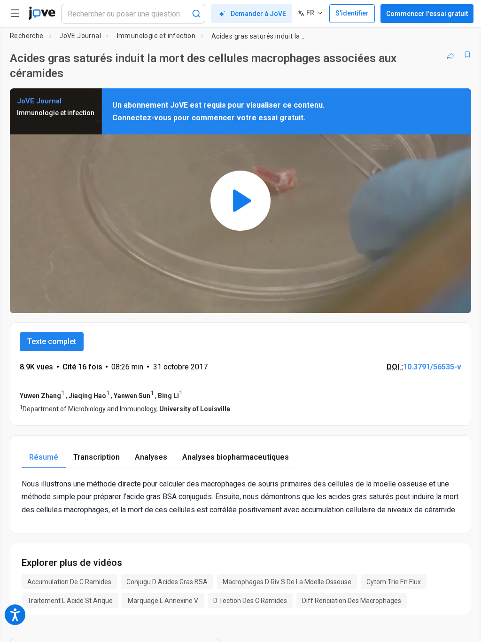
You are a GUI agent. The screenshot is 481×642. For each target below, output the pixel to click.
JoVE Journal (80, 35)
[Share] (450, 54)
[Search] (196, 13)
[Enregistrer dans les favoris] (467, 54)
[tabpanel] (240, 497)
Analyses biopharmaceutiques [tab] (235, 457)
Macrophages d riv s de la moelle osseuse (287, 582)
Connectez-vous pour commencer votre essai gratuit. (208, 117)
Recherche (27, 35)
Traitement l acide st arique (70, 600)
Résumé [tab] (43, 457)
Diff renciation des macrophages (351, 600)
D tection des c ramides (250, 600)
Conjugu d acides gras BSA (167, 582)
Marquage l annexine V (163, 600)
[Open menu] (15, 13)
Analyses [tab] (151, 457)
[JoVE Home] (41, 13)
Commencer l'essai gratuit (427, 13)
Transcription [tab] (96, 457)
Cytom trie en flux (393, 582)
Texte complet (51, 341)
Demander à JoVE (258, 13)
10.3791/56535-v (432, 366)
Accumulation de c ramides (69, 582)
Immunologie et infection (156, 35)
